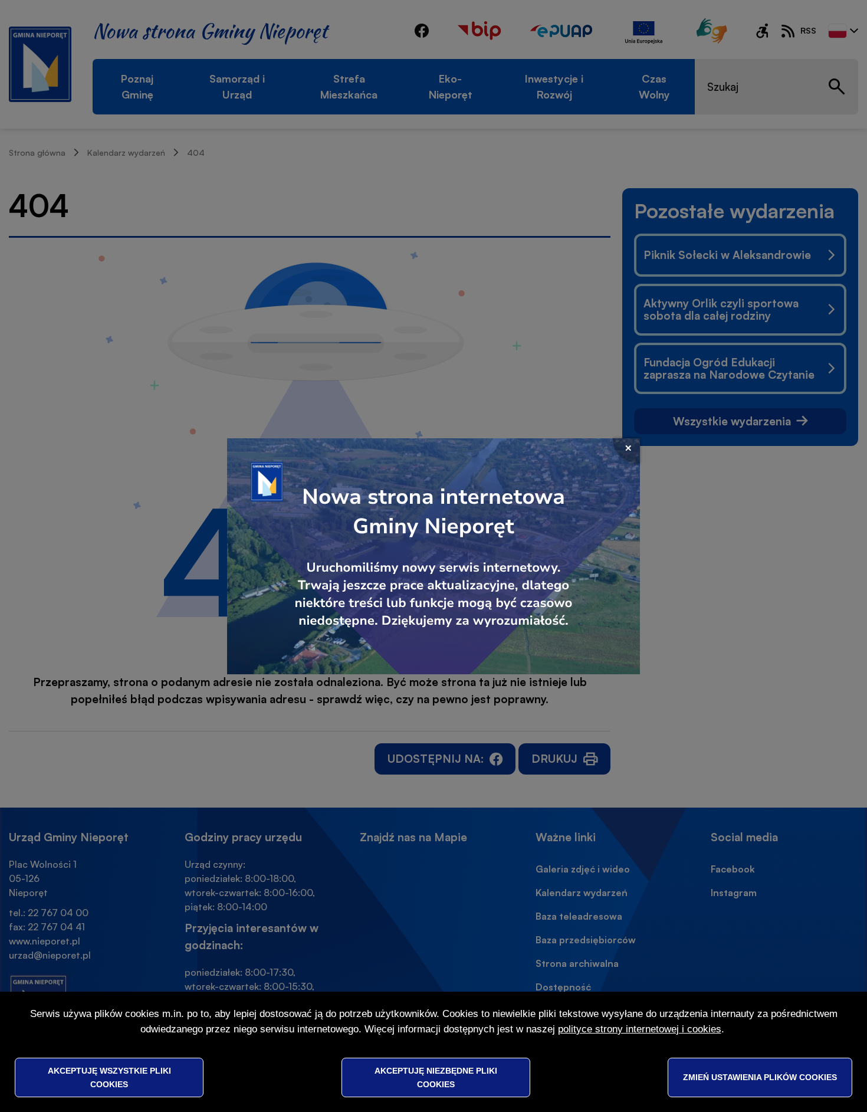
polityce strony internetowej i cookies (639, 1029)
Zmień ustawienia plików (760, 1077)
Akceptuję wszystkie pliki (109, 1077)
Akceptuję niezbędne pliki (436, 1077)
